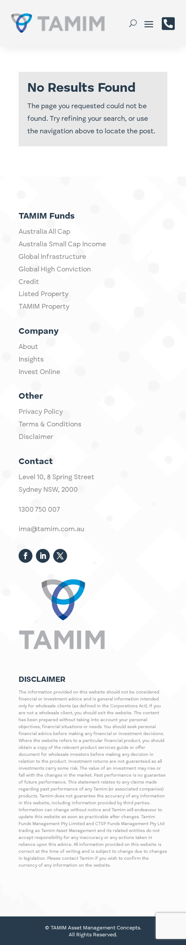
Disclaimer (36, 437)
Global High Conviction (55, 269)
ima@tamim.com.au (51, 529)
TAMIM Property (44, 306)
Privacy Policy (41, 412)
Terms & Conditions (50, 424)
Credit (29, 282)
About (28, 347)
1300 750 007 (39, 509)
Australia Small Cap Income (62, 244)
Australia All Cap (44, 232)
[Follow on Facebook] (25, 556)
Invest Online (39, 372)
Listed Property (43, 294)
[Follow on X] (60, 556)
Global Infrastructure (52, 257)
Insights (31, 359)
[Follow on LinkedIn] (43, 556)
